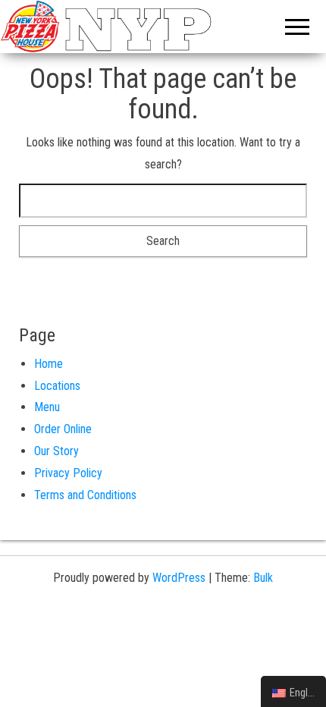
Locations (57, 386)
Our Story (56, 451)
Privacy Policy (68, 473)
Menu (47, 407)
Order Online (63, 429)
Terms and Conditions (85, 495)
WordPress (178, 577)
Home (48, 364)
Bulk (263, 577)
